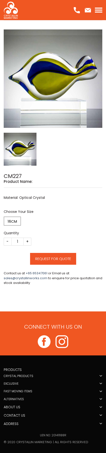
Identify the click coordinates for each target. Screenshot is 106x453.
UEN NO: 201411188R (53, 435)
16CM (12, 221)
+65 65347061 (36, 273)
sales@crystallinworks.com (25, 278)
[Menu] (98, 10)
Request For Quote (53, 258)
